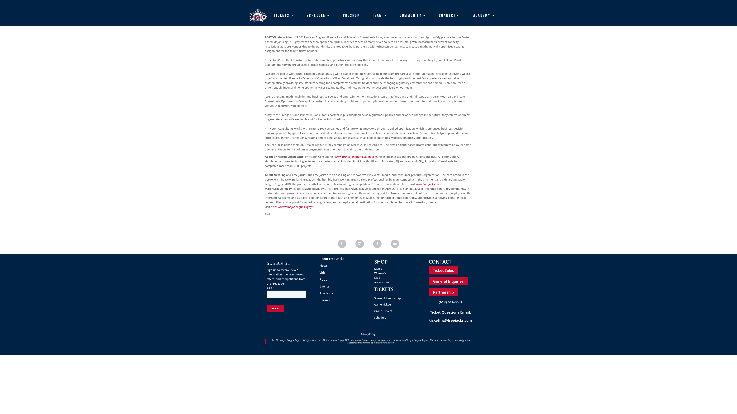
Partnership (443, 292)
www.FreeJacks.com (428, 184)
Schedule (316, 15)
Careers (325, 300)
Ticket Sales (443, 270)
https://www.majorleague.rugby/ (292, 207)
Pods (323, 279)
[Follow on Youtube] (395, 244)
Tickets (281, 15)
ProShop (351, 15)
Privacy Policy (368, 334)
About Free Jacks (332, 258)
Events (324, 286)
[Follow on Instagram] (359, 244)
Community (411, 15)
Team (377, 15)
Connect (447, 15)
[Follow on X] (342, 244)
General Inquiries (448, 281)
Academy (482, 15)
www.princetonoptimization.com (356, 157)
